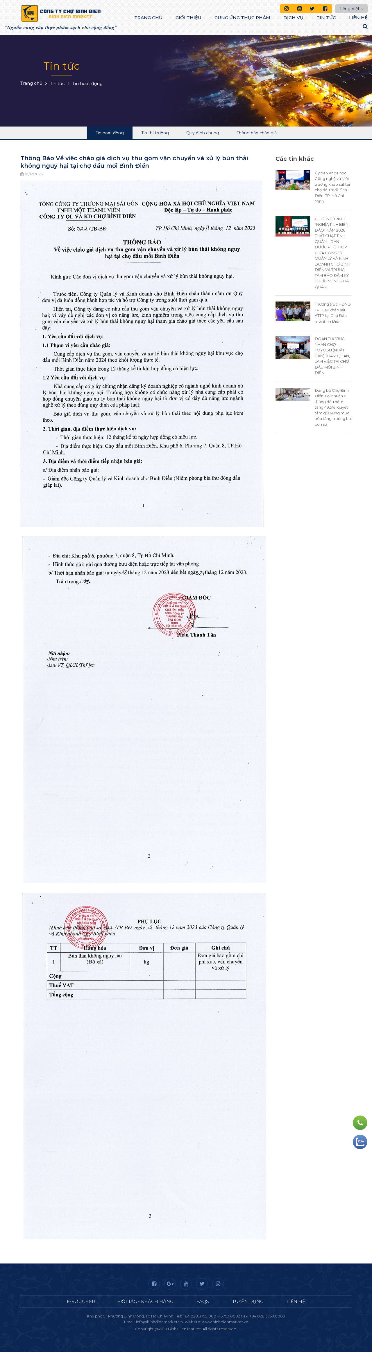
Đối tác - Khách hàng (145, 1301)
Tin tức (326, 17)
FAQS (202, 1301)
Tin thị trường (155, 133)
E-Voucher (81, 1301)
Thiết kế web (172, 1334)
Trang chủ (148, 17)
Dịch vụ (293, 17)
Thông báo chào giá (257, 133)
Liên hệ (358, 17)
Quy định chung (202, 133)
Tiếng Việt (349, 8)
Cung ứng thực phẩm (242, 17)
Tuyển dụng (247, 1301)
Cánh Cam (202, 1334)
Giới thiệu (188, 17)
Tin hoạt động (110, 133)
